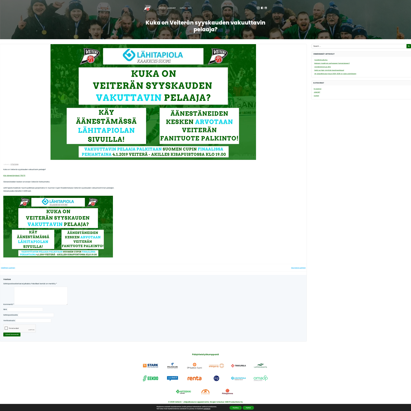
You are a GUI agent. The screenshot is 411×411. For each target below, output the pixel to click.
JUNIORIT (317, 92)
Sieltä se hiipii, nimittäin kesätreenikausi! (329, 70)
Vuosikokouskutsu (321, 60)
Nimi (5, 309)
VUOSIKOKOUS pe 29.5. (322, 67)
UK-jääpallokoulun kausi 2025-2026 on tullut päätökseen (335, 74)
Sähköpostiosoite (10, 315)
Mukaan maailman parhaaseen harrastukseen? (332, 63)
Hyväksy (236, 408)
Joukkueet (172, 8)
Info (189, 8)
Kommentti (8, 304)
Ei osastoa (317, 89)
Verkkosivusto (9, 320)
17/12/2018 (14, 164)
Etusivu (162, 8)
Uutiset (183, 8)
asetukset (206, 409)
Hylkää (248, 408)
